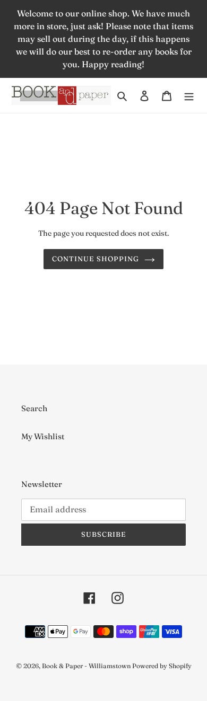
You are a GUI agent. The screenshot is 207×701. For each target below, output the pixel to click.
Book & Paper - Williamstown (86, 666)
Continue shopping (95, 258)
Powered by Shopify (162, 666)
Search (34, 408)
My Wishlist (42, 436)
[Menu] (189, 95)
